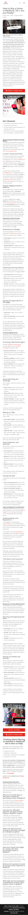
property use (9, 523)
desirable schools (9, 179)
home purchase (13, 233)
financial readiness (19, 800)
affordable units (8, 172)
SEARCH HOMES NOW (15, 91)
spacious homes (12, 202)
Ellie (5, 15)
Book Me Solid (14, 913)
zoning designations (18, 531)
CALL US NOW (15, 730)
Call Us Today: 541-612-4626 (11, 906)
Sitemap (6, 911)
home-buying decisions (11, 151)
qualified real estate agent (14, 344)
